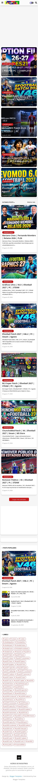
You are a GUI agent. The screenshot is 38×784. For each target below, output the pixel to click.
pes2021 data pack (21, 728)
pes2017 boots (20, 655)
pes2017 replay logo (9, 671)
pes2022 (30, 741)
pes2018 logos (8, 690)
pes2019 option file (9, 706)
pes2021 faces (8, 732)
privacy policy (8, 744)
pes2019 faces (24, 703)
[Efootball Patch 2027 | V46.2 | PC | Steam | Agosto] (19, 563)
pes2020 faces (8, 719)
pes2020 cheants (29, 716)
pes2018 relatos (21, 693)
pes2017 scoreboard (25, 671)
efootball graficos (9, 642)
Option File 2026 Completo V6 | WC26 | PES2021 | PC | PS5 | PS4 (22, 592)
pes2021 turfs (20, 741)
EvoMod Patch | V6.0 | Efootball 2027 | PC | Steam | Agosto (18, 188)
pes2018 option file (21, 690)
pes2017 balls (8, 655)
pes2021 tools (8, 741)
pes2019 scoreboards (10, 709)
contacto (14, 639)
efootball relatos (21, 645)
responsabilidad (20, 744)
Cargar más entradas (19, 499)
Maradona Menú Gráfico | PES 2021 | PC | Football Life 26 (19, 159)
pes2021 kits (7, 735)
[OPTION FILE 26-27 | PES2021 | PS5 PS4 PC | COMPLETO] (19, 61)
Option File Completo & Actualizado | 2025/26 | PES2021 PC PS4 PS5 (22, 621)
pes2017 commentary (23, 658)
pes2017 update (19, 680)
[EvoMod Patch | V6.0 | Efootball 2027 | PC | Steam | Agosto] (6, 603)
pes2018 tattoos (8, 700)
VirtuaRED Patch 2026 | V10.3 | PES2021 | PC (18, 129)
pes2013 (27, 652)
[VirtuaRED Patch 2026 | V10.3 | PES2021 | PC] (19, 122)
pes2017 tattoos (8, 677)
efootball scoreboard (22, 648)
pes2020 (18, 716)
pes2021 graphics (21, 732)
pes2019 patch (23, 706)
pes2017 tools (21, 677)
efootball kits (21, 642)
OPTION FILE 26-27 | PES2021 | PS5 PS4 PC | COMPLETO (18, 69)
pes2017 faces (8, 661)
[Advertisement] (19, 26)
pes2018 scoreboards (10, 696)
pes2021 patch (8, 738)
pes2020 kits (19, 719)
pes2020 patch (23, 722)
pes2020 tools (8, 728)
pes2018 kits (19, 687)
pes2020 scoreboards (10, 725)
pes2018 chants (8, 684)
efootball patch (8, 645)
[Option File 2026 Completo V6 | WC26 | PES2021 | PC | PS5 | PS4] (6, 594)
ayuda (6, 639)
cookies (23, 639)
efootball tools (8, 652)
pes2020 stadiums (25, 725)
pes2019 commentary (10, 703)
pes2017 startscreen (24, 674)
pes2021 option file (20, 735)
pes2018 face (8, 687)
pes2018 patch (8, 693)
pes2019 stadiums (25, 709)
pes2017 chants (8, 658)
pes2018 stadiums (25, 696)
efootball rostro (8, 648)
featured (18, 652)
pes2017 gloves (20, 661)
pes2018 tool (20, 700)
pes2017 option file (9, 668)
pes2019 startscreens (10, 712)
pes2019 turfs (8, 716)
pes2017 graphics (9, 664)
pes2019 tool (23, 712)
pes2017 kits (21, 664)
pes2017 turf (7, 680)
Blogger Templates (16, 776)
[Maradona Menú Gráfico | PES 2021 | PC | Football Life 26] (19, 152)
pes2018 (30, 680)
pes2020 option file (9, 722)
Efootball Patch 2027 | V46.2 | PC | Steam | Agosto (19, 97)
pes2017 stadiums (9, 674)
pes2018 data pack (22, 684)
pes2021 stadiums (22, 738)
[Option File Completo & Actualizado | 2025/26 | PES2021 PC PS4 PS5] (6, 622)
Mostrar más (31, 202)
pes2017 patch (23, 668)
